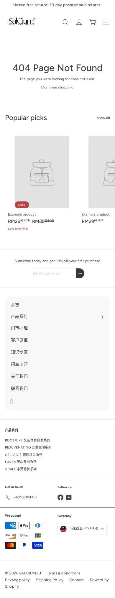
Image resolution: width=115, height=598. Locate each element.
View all (103, 118)
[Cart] (92, 22)
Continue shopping (57, 87)
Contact (76, 580)
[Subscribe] (80, 273)
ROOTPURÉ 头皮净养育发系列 (27, 440)
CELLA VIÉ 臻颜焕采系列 (23, 455)
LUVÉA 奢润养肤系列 (21, 462)
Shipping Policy (50, 580)
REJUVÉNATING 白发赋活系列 (28, 447)
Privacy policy (17, 580)
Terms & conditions (63, 573)
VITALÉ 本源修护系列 (21, 469)
